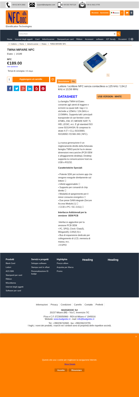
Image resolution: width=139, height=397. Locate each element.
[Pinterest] (43, 88)
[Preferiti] (52, 79)
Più (73, 81)
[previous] (129, 39)
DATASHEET (67, 96)
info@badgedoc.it (85, 319)
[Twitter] (16, 88)
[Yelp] (36, 88)
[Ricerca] (119, 33)
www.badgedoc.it (62, 319)
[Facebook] (9, 88)
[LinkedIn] (29, 88)
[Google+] (23, 88)
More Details (69, 364)
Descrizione (63, 81)
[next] (132, 39)
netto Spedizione (12, 66)
